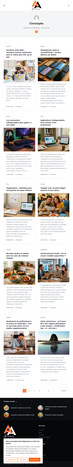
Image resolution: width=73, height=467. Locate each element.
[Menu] (68, 5)
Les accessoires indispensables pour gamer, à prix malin (18, 122)
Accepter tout (35, 459)
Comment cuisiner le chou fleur (21, 408)
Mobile (43, 46)
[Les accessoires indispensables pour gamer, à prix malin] (19, 139)
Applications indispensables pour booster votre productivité (53, 122)
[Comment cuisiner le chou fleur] (6, 408)
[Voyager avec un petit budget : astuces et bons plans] (53, 205)
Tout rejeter (23, 459)
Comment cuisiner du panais (54, 415)
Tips (7, 184)
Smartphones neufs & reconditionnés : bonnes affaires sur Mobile (51, 52)
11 (48, 391)
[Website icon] (36, 31)
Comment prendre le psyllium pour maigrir (56, 408)
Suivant (63, 390)
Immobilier (44, 249)
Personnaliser (12, 459)
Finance (8, 317)
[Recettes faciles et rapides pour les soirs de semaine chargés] (19, 273)
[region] (23, 450)
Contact (41, 435)
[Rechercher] (4, 5)
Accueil (41, 430)
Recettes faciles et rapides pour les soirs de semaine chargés (17, 255)
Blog (40, 432)
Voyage (8, 46)
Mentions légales (44, 437)
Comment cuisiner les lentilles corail (22, 415)
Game (8, 116)
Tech (42, 116)
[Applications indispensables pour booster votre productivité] (53, 139)
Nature (43, 317)
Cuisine (8, 249)
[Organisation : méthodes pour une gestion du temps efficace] (19, 205)
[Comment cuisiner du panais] (40, 415)
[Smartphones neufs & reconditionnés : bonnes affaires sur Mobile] (53, 69)
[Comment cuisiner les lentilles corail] (6, 415)
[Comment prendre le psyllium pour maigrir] (40, 408)
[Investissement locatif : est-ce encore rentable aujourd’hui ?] (53, 270)
